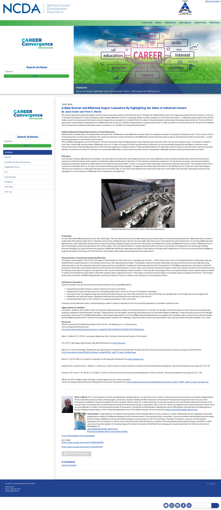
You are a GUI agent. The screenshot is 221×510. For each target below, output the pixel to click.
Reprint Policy (200, 22)
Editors (158, 22)
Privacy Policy (30, 483)
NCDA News (9, 187)
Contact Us (8, 483)
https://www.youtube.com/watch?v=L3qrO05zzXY (82, 447)
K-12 (6, 172)
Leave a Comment (69, 465)
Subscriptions (185, 22)
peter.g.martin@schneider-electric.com (182, 409)
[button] (85, 60)
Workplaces (9, 182)
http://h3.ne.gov (118, 343)
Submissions (170, 22)
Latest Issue (147, 22)
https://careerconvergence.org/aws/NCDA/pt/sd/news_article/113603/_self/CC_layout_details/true (167, 382)
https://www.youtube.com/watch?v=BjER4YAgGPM (82, 442)
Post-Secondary (10, 177)
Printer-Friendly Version (78, 454)
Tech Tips (8, 192)
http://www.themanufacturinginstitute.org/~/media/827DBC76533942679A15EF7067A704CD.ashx (103, 329)
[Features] (147, 60)
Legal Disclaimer (19, 483)
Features (8, 157)
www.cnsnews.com (136, 359)
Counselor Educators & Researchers (17, 162)
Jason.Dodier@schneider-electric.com (102, 429)
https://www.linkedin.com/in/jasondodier (78, 436)
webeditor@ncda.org (12, 491)
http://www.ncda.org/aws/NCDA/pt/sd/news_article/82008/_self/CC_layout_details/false (99, 352)
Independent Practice (12, 167)
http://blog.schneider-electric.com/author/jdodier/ (107, 431)
